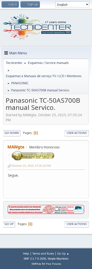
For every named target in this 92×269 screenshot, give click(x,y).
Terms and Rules (43, 253)
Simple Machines (58, 258)
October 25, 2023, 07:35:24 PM (31, 165)
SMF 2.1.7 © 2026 (35, 258)
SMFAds (36, 263)
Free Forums (53, 263)
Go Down (12, 133)
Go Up (9, 224)
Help (26, 253)
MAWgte (15, 147)
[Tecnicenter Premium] (46, 212)
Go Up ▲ (63, 253)
